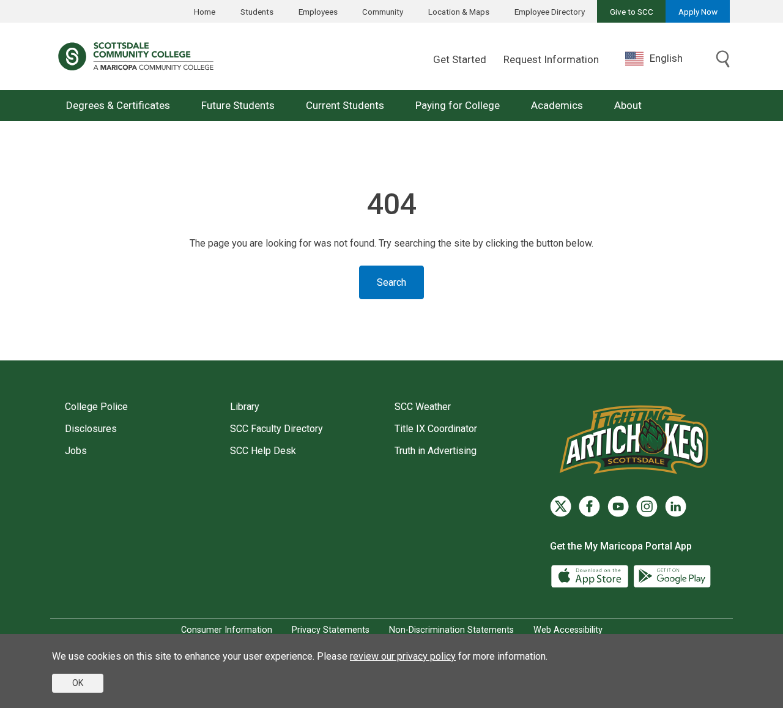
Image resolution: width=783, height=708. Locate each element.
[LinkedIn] (675, 506)
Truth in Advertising (436, 450)
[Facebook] (589, 506)
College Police (96, 406)
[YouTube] (618, 506)
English (666, 58)
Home (204, 12)
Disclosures (91, 428)
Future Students (238, 105)
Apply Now (698, 12)
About (628, 105)
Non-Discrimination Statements (451, 630)
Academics (557, 105)
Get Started (459, 59)
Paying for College (457, 105)
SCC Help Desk (263, 450)
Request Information (551, 59)
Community (382, 12)
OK (77, 683)
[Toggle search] (723, 60)
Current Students (345, 105)
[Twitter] (560, 506)
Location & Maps (458, 12)
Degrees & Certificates (118, 105)
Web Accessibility (568, 630)
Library (244, 406)
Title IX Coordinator (436, 428)
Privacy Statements (330, 630)
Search (391, 282)
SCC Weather (423, 406)
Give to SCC (631, 12)
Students (256, 12)
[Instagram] (647, 506)
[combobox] (663, 58)
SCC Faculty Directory (276, 428)
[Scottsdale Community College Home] (136, 56)
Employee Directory (549, 12)
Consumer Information (226, 630)
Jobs (76, 450)
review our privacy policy (403, 656)
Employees (318, 12)
